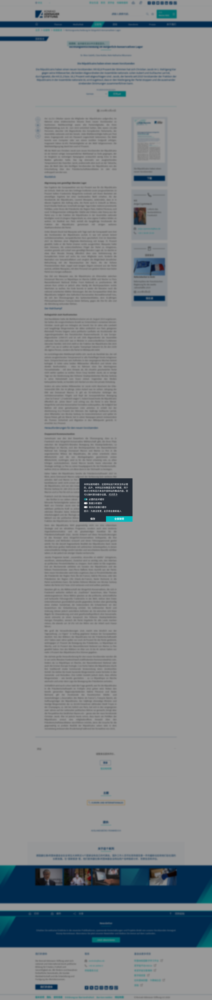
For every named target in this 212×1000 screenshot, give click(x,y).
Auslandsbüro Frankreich (106, 830)
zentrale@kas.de (96, 960)
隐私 (49, 997)
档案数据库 (122, 2)
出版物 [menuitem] (97, 24)
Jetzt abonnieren (106, 939)
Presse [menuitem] (152, 24)
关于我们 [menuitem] (171, 24)
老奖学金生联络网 (143, 970)
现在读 (149, 298)
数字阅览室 (140, 975)
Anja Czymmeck (143, 203)
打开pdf (117, 94)
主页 (37, 30)
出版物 (46, 30)
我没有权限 (106, 768)
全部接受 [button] (119, 518)
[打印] (37, 125)
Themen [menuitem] (58, 24)
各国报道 (57, 30)
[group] (49, 884)
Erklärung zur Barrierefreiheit (79, 997)
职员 (103, 2)
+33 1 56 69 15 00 (146, 233)
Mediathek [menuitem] (78, 24)
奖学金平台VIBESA (143, 965)
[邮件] (37, 130)
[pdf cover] (149, 141)
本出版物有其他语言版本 (106, 90)
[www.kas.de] (47, 14)
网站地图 (119, 997)
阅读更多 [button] (113, 494)
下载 (149, 178)
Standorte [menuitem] (133, 24)
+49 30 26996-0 (95, 965)
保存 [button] (92, 518)
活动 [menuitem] (115, 24)
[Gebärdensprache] (141, 3)
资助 (136, 985)
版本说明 (39, 997)
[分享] (37, 136)
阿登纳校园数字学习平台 (146, 960)
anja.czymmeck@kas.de (149, 228)
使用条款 (58, 997)
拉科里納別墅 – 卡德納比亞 (147, 980)
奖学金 (111, 2)
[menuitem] (39, 24)
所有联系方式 (91, 970)
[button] (106, 749)
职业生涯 (93, 2)
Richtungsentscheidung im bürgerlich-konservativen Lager (93, 30)
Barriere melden (104, 997)
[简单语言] (133, 3)
